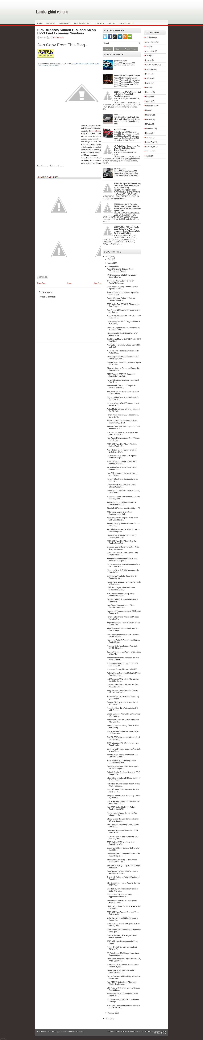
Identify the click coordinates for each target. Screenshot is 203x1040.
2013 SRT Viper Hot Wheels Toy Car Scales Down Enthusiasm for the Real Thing (127, 186)
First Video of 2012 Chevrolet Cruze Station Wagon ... (121, 486)
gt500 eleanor (119, 169)
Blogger (80, 1031)
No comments (58, 37)
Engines (148, 78)
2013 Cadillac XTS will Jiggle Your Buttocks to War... (120, 843)
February (111, 267)
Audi (147, 47)
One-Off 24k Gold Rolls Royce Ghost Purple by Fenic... (122, 936)
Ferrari (147, 83)
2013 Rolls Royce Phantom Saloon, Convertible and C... (121, 589)
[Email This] (38, 277)
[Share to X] (43, 277)
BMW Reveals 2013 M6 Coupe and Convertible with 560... (121, 375)
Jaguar (148, 101)
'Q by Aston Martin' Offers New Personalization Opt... (119, 513)
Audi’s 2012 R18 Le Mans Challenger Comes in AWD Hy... (122, 503)
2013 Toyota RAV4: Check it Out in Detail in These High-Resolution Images (127, 94)
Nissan (148, 133)
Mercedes (149, 128)
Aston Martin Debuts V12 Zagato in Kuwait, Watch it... (121, 387)
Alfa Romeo (150, 37)
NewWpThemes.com (122, 1031)
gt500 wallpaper (120, 61)
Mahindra (149, 115)
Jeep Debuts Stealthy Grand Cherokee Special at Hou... (122, 288)
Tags (118, 49)
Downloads (64, 23)
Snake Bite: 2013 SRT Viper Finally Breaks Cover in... (121, 971)
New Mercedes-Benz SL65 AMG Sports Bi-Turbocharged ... (123, 767)
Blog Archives (130, 49)
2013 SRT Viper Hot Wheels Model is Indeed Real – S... (122, 445)
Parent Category (82, 23)
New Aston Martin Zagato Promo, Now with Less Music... (122, 519)
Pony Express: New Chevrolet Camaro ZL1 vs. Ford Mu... (122, 692)
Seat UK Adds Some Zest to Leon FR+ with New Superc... (122, 756)
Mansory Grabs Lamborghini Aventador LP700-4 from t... (122, 647)
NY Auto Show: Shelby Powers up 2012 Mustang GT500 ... (123, 837)
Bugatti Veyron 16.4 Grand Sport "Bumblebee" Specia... (120, 270)
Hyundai (148, 97)
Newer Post (41, 283)
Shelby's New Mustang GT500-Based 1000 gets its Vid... (122, 861)
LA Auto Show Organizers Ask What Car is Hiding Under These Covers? (127, 148)
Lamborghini (150, 106)
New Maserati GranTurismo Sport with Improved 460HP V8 (122, 422)
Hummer (148, 92)
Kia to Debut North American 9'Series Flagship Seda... (122, 901)
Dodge (147, 74)
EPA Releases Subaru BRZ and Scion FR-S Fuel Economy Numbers (66, 31)
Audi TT (117, 115)
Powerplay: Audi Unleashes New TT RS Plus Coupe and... (123, 358)
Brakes (148, 60)
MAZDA (148, 124)
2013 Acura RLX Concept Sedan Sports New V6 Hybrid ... (123, 966)
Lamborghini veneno (52, 11)
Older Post (97, 283)
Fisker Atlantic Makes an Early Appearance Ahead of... (119, 896)
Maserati (148, 119)
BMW (147, 56)
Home (39, 23)
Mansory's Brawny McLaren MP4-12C (122, 669)
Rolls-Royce (150, 147)
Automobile (149, 51)
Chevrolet (149, 69)
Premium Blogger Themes (157, 1031)
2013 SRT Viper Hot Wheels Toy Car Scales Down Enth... (121, 542)
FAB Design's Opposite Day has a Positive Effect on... (120, 595)
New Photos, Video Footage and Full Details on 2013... (121, 451)
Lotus (147, 110)
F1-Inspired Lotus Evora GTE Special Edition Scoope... (122, 457)
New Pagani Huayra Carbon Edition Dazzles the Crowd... (121, 606)
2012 (108, 1018)
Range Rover (150, 142)
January (111, 1013)
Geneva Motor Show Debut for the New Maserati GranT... (122, 686)
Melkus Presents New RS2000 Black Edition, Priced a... (122, 462)
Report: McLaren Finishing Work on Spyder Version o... (121, 299)
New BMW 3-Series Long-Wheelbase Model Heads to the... (121, 983)
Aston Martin (150, 42)
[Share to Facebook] (46, 277)
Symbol (148, 151)
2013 (108, 257)
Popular (108, 49)
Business (50, 23)
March (110, 263)
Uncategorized (126, 23)
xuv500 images (120, 129)
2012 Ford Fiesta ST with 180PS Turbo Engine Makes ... (122, 554)
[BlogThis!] (41, 277)
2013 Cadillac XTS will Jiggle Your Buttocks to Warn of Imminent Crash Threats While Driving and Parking (127, 230)
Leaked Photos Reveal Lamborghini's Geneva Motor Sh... (122, 536)
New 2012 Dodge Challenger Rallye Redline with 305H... (121, 808)
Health (111, 23)
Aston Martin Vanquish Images (127, 75)
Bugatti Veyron (151, 65)
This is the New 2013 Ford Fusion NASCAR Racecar (120, 282)
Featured (99, 23)
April (110, 259)
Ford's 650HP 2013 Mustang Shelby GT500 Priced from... (121, 761)
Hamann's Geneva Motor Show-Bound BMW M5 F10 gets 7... (122, 560)
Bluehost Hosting (160, 1033)
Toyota (148, 156)
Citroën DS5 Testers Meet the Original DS (123, 508)
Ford (147, 88)
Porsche (148, 138)
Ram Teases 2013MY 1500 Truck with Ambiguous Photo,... (122, 872)
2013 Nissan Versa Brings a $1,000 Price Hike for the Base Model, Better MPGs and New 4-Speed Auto (127, 207)
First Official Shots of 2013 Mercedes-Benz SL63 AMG (122, 433)
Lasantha (144, 1031)
